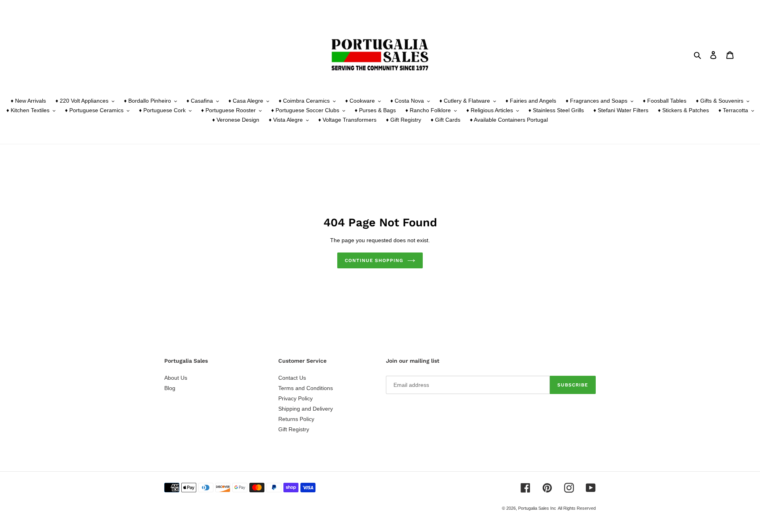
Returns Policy (296, 419)
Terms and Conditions (305, 388)
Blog (169, 388)
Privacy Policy (295, 398)
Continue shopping (374, 260)
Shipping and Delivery (305, 408)
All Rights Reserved (577, 508)
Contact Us (292, 378)
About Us (175, 378)
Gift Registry (293, 429)
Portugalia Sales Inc (537, 508)
